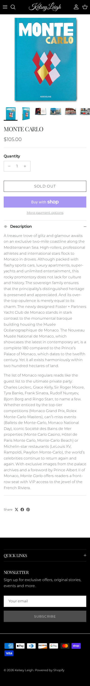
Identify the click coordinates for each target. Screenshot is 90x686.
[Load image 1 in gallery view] (45, 59)
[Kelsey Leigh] (45, 7)
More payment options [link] (45, 213)
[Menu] (5, 7)
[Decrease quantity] (8, 166)
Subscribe (45, 616)
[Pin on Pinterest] (28, 509)
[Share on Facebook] (22, 509)
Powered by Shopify (49, 670)
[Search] (15, 7)
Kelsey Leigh (24, 670)
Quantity (12, 156)
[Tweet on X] (16, 509)
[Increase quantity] (26, 166)
